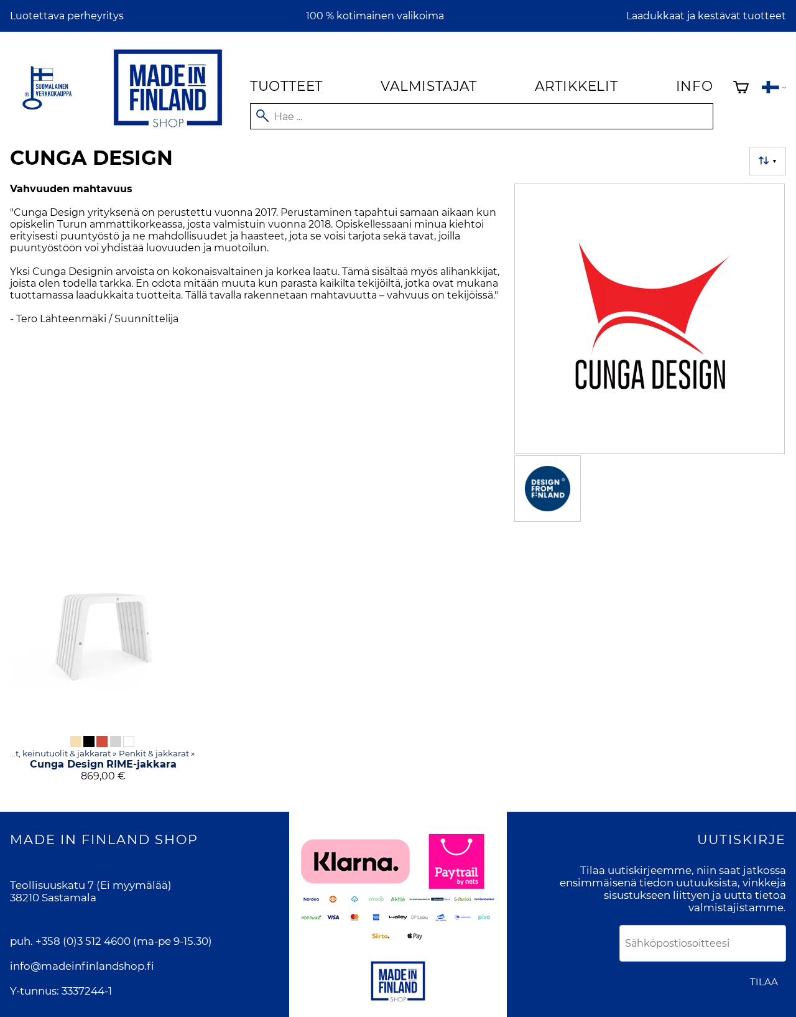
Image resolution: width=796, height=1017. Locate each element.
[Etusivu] (168, 130)
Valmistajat (429, 86)
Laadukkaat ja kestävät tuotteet (706, 16)
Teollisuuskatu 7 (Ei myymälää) (91, 885)
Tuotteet (286, 86)
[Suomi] (774, 88)
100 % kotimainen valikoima (375, 16)
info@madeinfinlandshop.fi (82, 966)
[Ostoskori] (741, 88)
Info (694, 86)
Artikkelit (576, 86)
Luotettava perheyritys (67, 16)
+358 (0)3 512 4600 (83, 941)
